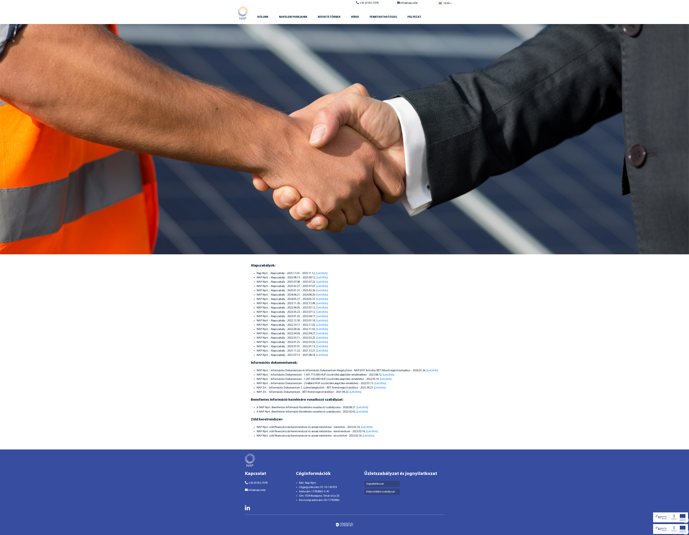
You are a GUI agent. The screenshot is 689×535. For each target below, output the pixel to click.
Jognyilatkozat (375, 483)
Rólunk (262, 17)
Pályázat (414, 17)
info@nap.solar (409, 3)
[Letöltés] (321, 273)
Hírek (355, 17)
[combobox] (445, 3)
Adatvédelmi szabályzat (380, 491)
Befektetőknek (329, 17)
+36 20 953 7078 (369, 3)
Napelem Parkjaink (293, 17)
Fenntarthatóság (383, 17)
